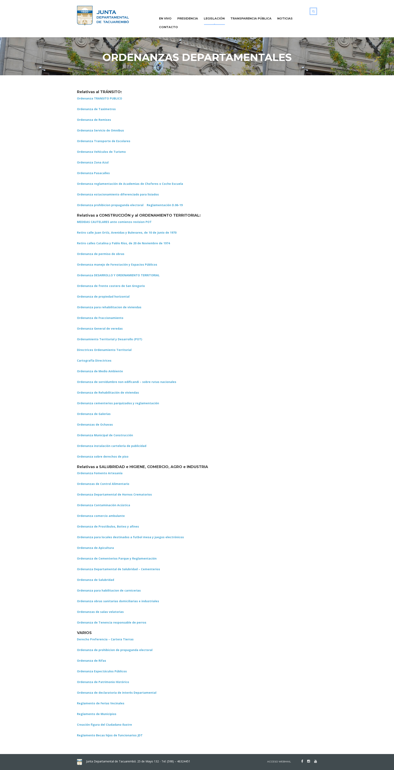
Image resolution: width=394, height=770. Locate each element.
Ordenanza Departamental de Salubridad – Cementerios (118, 569)
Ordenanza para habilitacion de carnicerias (109, 590)
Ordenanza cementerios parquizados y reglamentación (118, 403)
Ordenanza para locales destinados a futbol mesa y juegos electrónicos (130, 537)
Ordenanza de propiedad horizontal (103, 296)
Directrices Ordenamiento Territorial (104, 350)
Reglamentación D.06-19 (165, 205)
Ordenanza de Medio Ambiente (100, 371)
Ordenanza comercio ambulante (101, 516)
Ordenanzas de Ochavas (95, 424)
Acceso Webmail (279, 761)
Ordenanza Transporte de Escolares (103, 141)
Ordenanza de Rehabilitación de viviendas (108, 392)
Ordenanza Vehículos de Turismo (101, 152)
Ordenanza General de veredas (100, 328)
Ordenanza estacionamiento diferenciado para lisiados (118, 194)
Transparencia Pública (250, 18)
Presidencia (187, 18)
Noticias (285, 18)
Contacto (168, 27)
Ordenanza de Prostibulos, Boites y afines (108, 526)
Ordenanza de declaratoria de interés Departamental (116, 693)
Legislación (214, 18)
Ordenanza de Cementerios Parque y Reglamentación (117, 558)
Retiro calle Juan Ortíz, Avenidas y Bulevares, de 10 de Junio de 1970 (126, 232)
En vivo (165, 18)
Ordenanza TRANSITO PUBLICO (99, 98)
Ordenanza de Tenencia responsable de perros (111, 622)
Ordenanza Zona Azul (93, 162)
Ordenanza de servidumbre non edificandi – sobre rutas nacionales (126, 382)
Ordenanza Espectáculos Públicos (102, 671)
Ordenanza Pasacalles (93, 173)
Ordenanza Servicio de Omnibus (100, 130)
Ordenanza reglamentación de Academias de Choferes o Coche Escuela (130, 184)
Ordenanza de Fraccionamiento (100, 318)
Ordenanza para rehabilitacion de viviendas (109, 307)
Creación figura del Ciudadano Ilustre (104, 725)
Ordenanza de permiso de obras (100, 254)
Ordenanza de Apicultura (95, 548)
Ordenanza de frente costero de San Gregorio (111, 286)
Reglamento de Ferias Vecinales (100, 703)
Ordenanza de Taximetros (96, 109)
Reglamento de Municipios (96, 714)
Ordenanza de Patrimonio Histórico (103, 682)
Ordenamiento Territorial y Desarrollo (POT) (109, 339)
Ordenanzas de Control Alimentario (103, 484)
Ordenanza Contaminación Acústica (103, 505)
